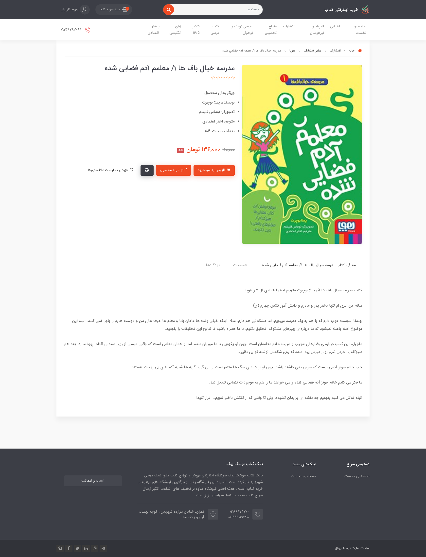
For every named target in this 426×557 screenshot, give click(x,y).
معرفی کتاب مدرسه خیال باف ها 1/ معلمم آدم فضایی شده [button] (309, 265)
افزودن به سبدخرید (212, 170)
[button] (113, 9)
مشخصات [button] (241, 265)
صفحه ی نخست (360, 30)
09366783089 (71, 30)
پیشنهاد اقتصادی (154, 30)
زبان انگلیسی (175, 30)
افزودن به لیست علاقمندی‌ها (108, 170)
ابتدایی (335, 26)
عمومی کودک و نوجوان (242, 30)
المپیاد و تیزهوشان (317, 30)
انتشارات (289, 26)
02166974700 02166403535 (238, 514)
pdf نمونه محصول (173, 170)
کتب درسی (215, 30)
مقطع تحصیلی (271, 30)
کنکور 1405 (196, 30)
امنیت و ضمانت (92, 481)
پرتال (338, 548)
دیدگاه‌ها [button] (213, 265)
